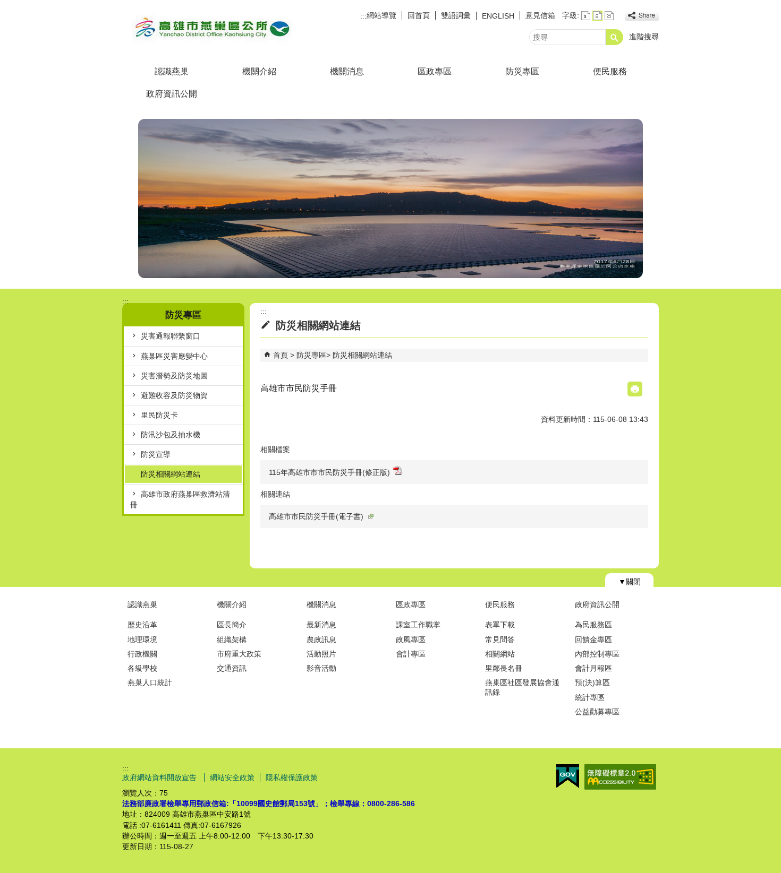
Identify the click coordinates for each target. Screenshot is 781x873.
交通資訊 (232, 668)
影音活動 (321, 668)
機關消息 (347, 71)
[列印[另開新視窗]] (635, 389)
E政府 (567, 776)
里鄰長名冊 (503, 668)
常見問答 (500, 639)
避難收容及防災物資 (174, 395)
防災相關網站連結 (170, 474)
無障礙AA (620, 777)
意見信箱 (540, 15)
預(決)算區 (592, 682)
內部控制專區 (597, 654)
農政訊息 (321, 639)
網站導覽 (381, 15)
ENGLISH (498, 16)
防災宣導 (156, 454)
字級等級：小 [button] (585, 15)
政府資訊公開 (171, 93)
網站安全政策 (232, 777)
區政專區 (435, 71)
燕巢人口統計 (150, 682)
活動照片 (321, 654)
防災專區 (522, 71)
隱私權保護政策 (292, 777)
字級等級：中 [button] (597, 16)
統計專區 (590, 697)
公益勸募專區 (597, 711)
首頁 (280, 355)
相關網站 (500, 654)
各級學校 (142, 668)
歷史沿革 (142, 624)
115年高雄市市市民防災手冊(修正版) (329, 472)
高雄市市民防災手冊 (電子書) (316, 516)
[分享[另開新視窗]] (642, 16)
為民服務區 (593, 624)
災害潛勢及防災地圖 (174, 375)
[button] (614, 37)
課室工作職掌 (418, 624)
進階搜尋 (644, 36)
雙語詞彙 (456, 15)
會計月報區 (593, 668)
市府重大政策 (239, 654)
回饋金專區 (593, 639)
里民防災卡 (159, 415)
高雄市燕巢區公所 (212, 28)
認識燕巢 (172, 71)
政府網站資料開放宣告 (160, 777)
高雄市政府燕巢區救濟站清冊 (180, 499)
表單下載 (500, 624)
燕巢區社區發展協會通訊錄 (522, 687)
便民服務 (610, 71)
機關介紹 (259, 71)
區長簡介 (232, 624)
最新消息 (321, 624)
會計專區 (411, 654)
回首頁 (419, 15)
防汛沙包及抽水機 (170, 434)
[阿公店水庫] (390, 198)
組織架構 (232, 639)
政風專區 (411, 639)
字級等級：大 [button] (609, 15)
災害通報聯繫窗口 (170, 336)
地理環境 (142, 639)
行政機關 (142, 654)
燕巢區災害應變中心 (174, 356)
